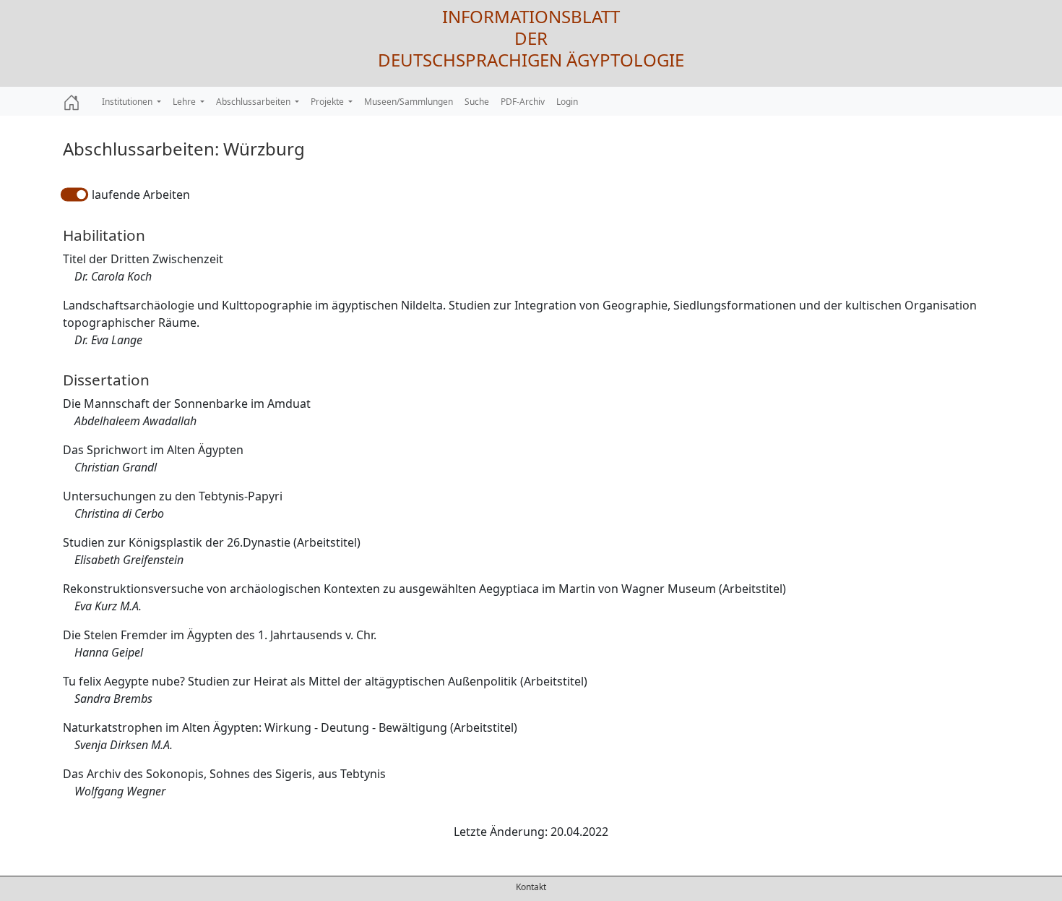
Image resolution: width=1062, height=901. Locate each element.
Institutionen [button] (128, 101)
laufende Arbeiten (141, 194)
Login (567, 101)
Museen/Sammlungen (408, 101)
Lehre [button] (185, 101)
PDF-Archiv (523, 101)
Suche (477, 101)
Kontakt (531, 887)
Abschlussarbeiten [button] (254, 101)
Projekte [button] (328, 101)
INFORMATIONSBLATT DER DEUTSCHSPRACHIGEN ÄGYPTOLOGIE (531, 38)
